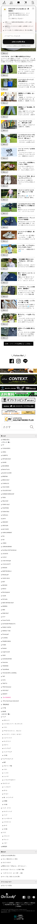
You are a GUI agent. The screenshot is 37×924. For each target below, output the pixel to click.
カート (25, 3)
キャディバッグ (8, 811)
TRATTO (4, 683)
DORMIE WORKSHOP (8, 494)
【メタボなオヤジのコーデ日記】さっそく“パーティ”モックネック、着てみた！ (26, 136)
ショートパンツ (8, 737)
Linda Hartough (6, 560)
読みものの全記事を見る (8, 855)
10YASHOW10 (6, 448)
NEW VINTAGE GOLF (8, 602)
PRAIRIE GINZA (6, 641)
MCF (3, 581)
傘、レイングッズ (8, 797)
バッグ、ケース (6, 808)
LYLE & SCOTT (6, 564)
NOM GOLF (5, 613)
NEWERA (4, 606)
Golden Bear (5, 511)
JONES (4, 543)
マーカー (6, 794)
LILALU (4, 557)
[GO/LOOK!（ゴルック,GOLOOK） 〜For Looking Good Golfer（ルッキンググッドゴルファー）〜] (8, 896)
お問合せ (26, 903)
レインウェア (7, 748)
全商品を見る (5, 439)
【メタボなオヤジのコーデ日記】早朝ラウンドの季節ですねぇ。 (26, 205)
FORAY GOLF (6, 504)
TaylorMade (5, 669)
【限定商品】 (5, 704)
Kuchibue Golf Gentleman (9, 550)
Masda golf (5, 574)
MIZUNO (4, 585)
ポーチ (5, 825)
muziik (4, 595)
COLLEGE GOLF (6, 490)
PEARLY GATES (6, 627)
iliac (3, 536)
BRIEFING (5, 476)
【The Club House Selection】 (10, 701)
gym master (5, 529)
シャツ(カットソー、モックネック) (13, 723)
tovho (4, 680)
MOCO (4, 588)
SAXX (4, 655)
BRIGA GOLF (5, 480)
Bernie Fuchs (6, 469)
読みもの (11, 3)
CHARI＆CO (5, 483)
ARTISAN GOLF (6, 459)
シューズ (6, 776)
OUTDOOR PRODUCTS (8, 623)
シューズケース (8, 818)
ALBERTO (5, 455)
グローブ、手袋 (8, 766)
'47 (3, 445)
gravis (4, 518)
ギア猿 (4, 708)
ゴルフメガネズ (6, 862)
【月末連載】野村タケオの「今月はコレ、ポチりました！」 (25, 260)
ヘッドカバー (7, 787)
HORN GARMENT (7, 532)
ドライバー (7, 836)
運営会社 (32, 903)
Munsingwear (6, 592)
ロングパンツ (7, 741)
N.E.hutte (4, 599)
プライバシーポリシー (27, 904)
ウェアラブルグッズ (7, 759)
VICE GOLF (5, 690)
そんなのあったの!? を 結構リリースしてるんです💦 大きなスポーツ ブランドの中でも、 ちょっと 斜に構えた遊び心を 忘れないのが (26, 308)
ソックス (6, 773)
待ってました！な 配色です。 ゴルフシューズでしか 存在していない (26, 181)
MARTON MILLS (6, 571)
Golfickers (5, 515)
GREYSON (5, 525)
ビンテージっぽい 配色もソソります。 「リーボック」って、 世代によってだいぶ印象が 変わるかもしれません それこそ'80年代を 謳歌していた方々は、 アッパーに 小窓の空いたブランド (18, 60)
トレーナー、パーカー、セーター (12, 734)
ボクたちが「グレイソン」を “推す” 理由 (13, 869)
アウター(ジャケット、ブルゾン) (12, 730)
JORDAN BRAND (7, 546)
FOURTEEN (5, 508)
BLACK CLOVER (6, 473)
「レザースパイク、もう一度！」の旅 (12, 873)
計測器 (5, 801)
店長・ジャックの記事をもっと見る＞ (18, 344)
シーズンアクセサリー (9, 780)
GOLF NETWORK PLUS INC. (12, 909)
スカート (6, 744)
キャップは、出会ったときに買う (11, 876)
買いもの (4, 3)
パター (5, 843)
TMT (3, 676)
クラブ (4, 832)
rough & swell (6, 652)
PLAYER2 (5, 638)
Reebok (4, 648)
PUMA (4, 645)
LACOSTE (5, 553)
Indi (3, 539)
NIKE (3, 609)
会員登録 (11, 903)
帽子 (5, 762)
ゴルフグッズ (5, 783)
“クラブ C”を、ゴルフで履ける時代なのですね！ (16, 56)
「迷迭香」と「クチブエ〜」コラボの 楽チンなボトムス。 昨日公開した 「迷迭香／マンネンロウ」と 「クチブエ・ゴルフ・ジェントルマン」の (26, 101)
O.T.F (3, 616)
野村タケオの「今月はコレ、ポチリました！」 (14, 866)
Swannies (5, 662)
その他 (5, 755)
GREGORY (5, 522)
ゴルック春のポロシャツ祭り (10, 859)
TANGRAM (5, 666)
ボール (5, 790)
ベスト (5, 727)
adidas (4, 452)
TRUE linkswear (6, 687)
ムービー (18, 3)
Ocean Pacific (6, 620)
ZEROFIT (4, 694)
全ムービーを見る (7, 885)
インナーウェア (8, 752)
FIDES (4, 497)
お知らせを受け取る (18, 41)
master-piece (6, 578)
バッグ (5, 815)
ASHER (4, 462)
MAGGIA (4, 567)
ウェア (4, 716)
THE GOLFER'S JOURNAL (9, 673)
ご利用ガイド (18, 903)
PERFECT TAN (6, 630)
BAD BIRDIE (5, 466)
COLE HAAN (5, 487)
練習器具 (4, 846)
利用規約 (18, 906)
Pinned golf (5, 634)
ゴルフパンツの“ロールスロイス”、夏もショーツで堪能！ (26, 191)
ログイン (4, 903)
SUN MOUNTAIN (7, 659)
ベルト (5, 769)
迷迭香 (4, 711)
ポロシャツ (7, 720)
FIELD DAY (5, 501)
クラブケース (7, 822)
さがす (33, 3)
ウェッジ (6, 839)
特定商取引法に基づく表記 (12, 904)
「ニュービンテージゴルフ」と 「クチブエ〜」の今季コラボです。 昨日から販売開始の (26, 142)
